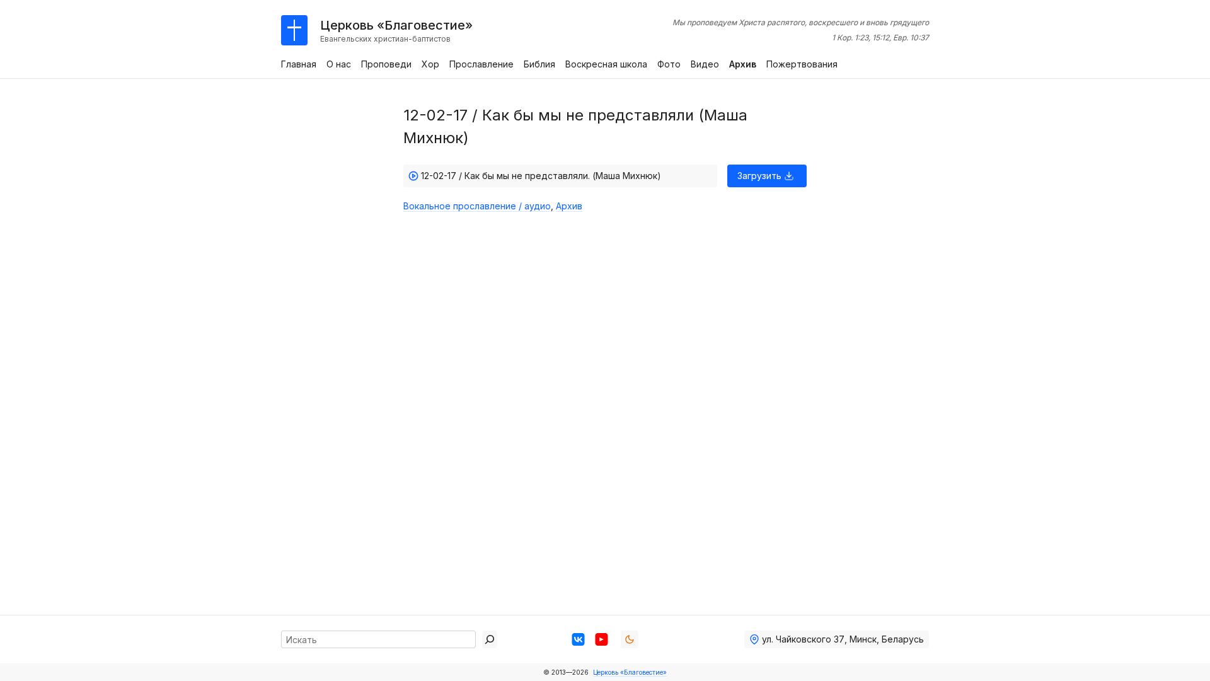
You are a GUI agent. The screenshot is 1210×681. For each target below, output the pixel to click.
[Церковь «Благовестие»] (294, 30)
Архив (569, 206)
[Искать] (489, 639)
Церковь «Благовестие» (630, 672)
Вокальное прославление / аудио (477, 206)
